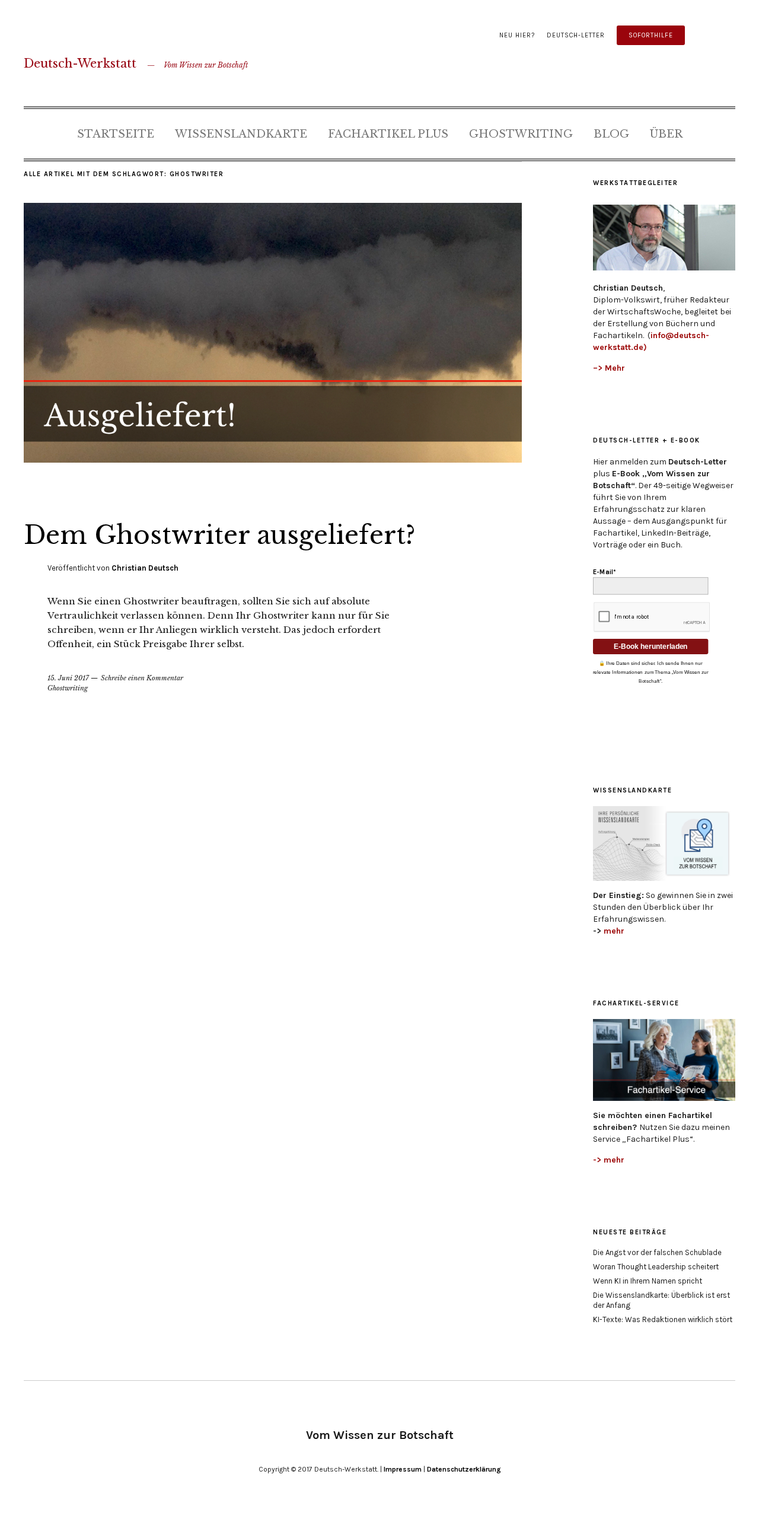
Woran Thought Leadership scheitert (656, 1266)
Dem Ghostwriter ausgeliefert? (219, 535)
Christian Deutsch (144, 567)
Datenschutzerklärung (464, 1469)
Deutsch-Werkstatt (80, 63)
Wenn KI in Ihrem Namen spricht (647, 1280)
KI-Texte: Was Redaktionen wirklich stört (662, 1319)
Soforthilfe (651, 35)
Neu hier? (517, 35)
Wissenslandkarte (241, 134)
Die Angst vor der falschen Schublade (657, 1252)
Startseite (115, 134)
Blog (611, 134)
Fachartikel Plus (388, 134)
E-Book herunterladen (651, 646)
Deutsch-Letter (576, 35)
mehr (614, 931)
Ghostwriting (521, 134)
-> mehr (608, 1160)
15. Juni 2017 (68, 678)
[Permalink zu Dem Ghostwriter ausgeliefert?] (273, 459)
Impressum (403, 1469)
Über (666, 134)
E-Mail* (604, 572)
